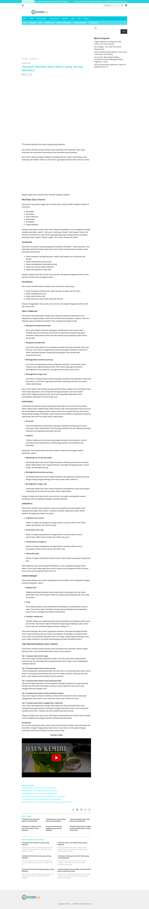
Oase (72, 18)
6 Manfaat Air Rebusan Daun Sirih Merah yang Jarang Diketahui (43, 796)
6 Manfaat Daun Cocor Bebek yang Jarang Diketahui (40, 791)
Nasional (65, 18)
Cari (95, 28)
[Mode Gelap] (126, 5)
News (25, 18)
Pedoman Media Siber (64, 23)
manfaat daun (26, 63)
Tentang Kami (93, 23)
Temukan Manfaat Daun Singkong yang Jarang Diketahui (41, 799)
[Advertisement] (56, 42)
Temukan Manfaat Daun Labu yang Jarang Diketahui (40, 793)
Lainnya (86, 18)
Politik (31, 18)
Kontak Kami (49, 23)
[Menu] (23, 5)
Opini (79, 18)
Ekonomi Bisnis (41, 18)
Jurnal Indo (29, 74)
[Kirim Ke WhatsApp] (89, 809)
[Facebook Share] (73, 809)
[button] (122, 5)
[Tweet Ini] (77, 809)
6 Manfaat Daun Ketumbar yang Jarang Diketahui (39, 788)
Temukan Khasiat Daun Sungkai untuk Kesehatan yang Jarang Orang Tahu (47, 802)
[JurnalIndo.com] (39, 12)
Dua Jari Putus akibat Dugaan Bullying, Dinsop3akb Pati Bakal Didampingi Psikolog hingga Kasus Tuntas (90, 1)
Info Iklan (33, 23)
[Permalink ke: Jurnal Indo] (23, 75)
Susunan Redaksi (80, 23)
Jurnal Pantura (54, 18)
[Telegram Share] (85, 809)
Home (25, 23)
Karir (40, 23)
